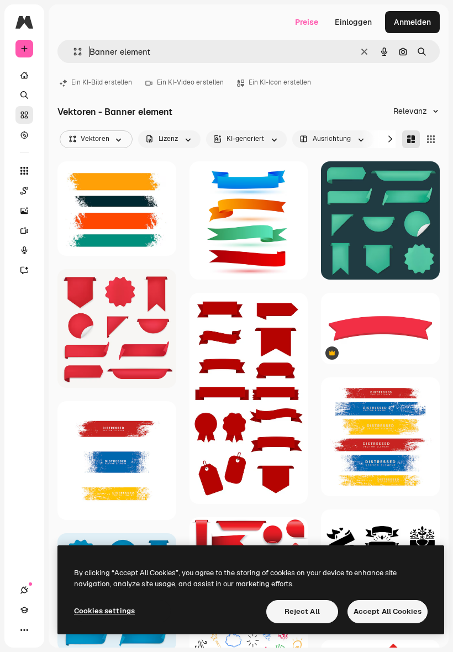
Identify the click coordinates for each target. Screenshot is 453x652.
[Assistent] (24, 270)
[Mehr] (24, 630)
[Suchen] (24, 95)
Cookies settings (104, 611)
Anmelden (412, 22)
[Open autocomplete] (73, 52)
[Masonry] (411, 139)
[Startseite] (24, 75)
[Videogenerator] (24, 230)
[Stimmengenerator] (24, 250)
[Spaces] (24, 190)
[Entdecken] (24, 135)
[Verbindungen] (24, 590)
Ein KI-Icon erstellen (280, 82)
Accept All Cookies (388, 611)
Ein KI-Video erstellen (190, 82)
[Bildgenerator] (24, 210)
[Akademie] (24, 610)
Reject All (302, 611)
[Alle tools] (24, 171)
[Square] (431, 139)
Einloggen (353, 22)
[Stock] (24, 115)
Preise (306, 22)
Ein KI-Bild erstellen (101, 82)
